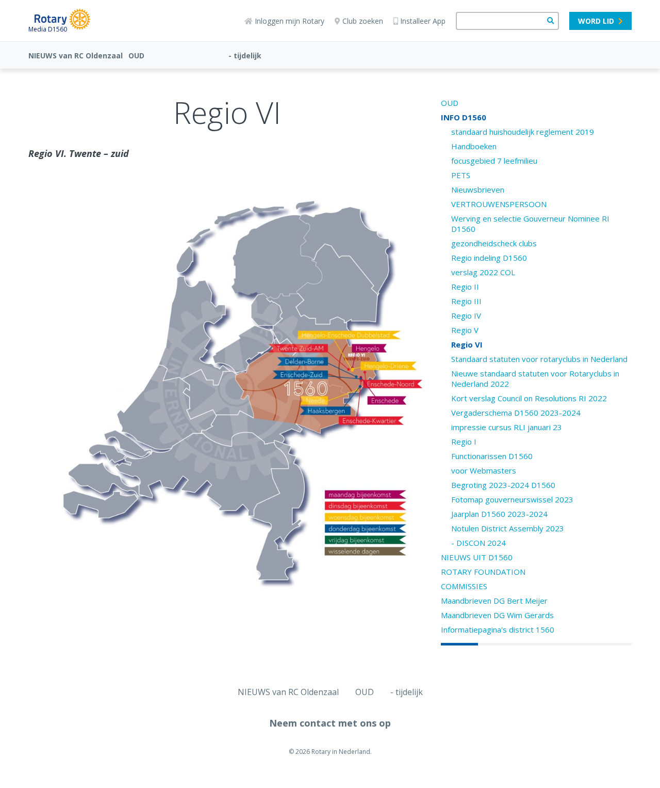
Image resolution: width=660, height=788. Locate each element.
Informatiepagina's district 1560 (497, 629)
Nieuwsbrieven (477, 189)
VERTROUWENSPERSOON (499, 204)
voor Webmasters (483, 470)
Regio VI (467, 344)
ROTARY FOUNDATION (483, 571)
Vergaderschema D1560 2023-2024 (516, 412)
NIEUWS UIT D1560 (477, 557)
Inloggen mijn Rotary (289, 21)
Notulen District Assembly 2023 (507, 528)
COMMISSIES (464, 586)
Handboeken (474, 146)
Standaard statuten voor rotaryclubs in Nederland (539, 359)
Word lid (596, 21)
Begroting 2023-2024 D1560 (503, 485)
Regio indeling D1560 (489, 258)
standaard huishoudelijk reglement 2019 (522, 132)
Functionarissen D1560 (492, 456)
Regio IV (466, 315)
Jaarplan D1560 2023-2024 (499, 514)
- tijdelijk (244, 55)
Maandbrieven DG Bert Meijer (494, 600)
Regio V (464, 330)
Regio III (466, 301)
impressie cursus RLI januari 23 (506, 427)
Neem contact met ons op (330, 723)
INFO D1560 (463, 117)
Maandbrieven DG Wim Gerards (497, 615)
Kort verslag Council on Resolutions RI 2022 (529, 398)
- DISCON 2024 (478, 543)
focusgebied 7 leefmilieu (494, 160)
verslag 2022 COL (483, 272)
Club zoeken (362, 21)
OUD (136, 55)
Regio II (465, 286)
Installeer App (423, 21)
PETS (460, 175)
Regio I (463, 441)
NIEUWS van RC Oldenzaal (75, 55)
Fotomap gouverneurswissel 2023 (512, 499)
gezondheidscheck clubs (494, 243)
